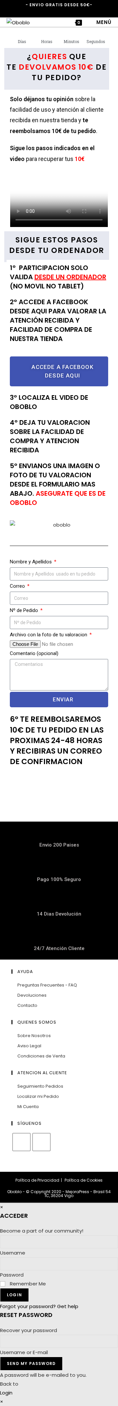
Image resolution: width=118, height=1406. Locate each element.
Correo (18, 586)
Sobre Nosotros (34, 1035)
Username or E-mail (24, 1352)
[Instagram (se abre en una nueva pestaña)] (58, 11)
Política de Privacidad (37, 1180)
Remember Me (27, 1283)
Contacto (27, 1005)
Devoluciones (32, 995)
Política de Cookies (84, 1180)
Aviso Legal (29, 1046)
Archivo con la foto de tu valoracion (49, 635)
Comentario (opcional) (34, 653)
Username (12, 1252)
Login (14, 1295)
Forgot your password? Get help (39, 1306)
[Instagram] (41, 1142)
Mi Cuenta (28, 1106)
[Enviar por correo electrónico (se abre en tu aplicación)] (66, 11)
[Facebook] (21, 1142)
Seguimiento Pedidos (40, 1086)
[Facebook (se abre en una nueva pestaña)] (51, 11)
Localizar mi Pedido (38, 1096)
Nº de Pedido (24, 610)
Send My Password (31, 1363)
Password (12, 1274)
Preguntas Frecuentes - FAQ (47, 985)
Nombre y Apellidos (31, 562)
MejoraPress (77, 1191)
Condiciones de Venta (41, 1056)
